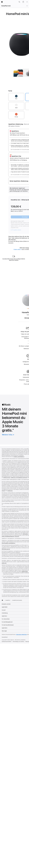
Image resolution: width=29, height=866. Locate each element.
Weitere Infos (7, 435)
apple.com (4, 563)
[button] (19, 2)
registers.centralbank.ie (19, 456)
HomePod (7, 600)
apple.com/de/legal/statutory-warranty (10, 536)
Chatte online (17, 249)
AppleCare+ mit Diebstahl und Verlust (19, 477)
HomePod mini (6, 6)
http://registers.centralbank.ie (8, 543)
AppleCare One (6, 477)
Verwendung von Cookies (18, 641)
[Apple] (2, 600)
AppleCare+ (10, 490)
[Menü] (27, 2)
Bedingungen (25, 571)
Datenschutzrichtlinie (6, 641)
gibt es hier (25, 533)
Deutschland (4, 637)
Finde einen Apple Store (21, 634)
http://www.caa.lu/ (6, 549)
